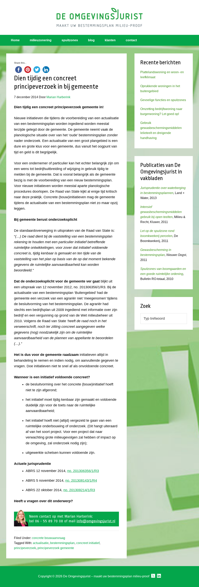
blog (91, 40)
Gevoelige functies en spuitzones (163, 100)
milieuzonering (40, 40)
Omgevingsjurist (99, 17)
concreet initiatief (88, 543)
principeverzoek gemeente (56, 548)
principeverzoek (25, 548)
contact (131, 40)
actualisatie (41, 543)
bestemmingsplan (62, 543)
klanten (110, 40)
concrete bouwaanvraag (48, 538)
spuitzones (70, 40)
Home (15, 40)
